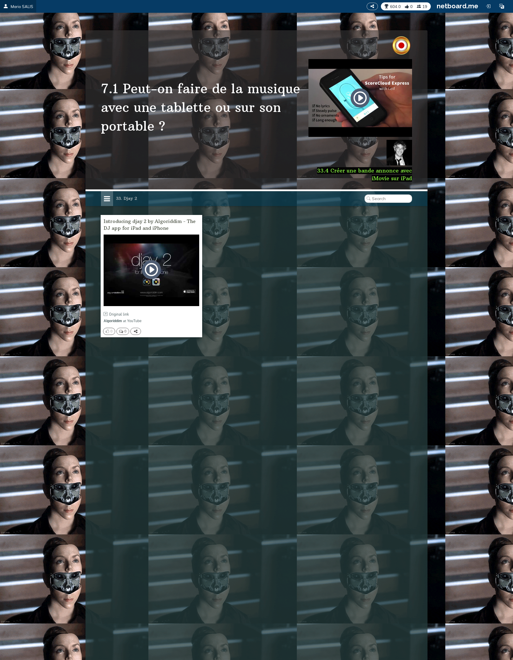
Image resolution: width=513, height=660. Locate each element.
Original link (119, 314)
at (123, 321)
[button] (502, 6)
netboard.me (457, 6)
